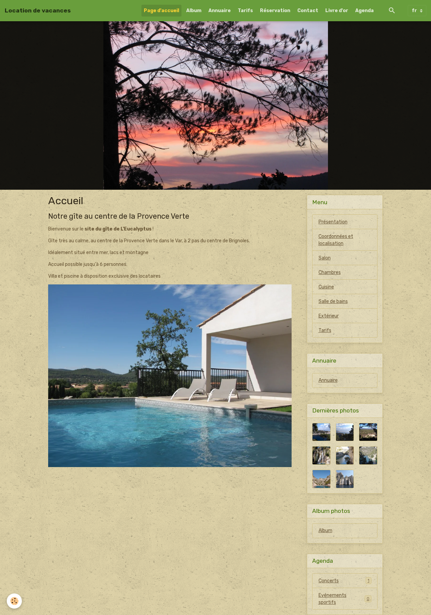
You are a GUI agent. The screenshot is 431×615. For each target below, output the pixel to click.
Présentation (333, 222)
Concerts (344, 581)
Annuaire (219, 10)
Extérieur (329, 316)
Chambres (330, 272)
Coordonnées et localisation (336, 240)
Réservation (275, 10)
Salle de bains (333, 301)
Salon (325, 258)
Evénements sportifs (344, 598)
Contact (307, 10)
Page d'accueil (161, 10)
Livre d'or (336, 10)
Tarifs (245, 10)
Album (193, 10)
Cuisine (326, 287)
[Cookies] (14, 601)
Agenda (364, 10)
